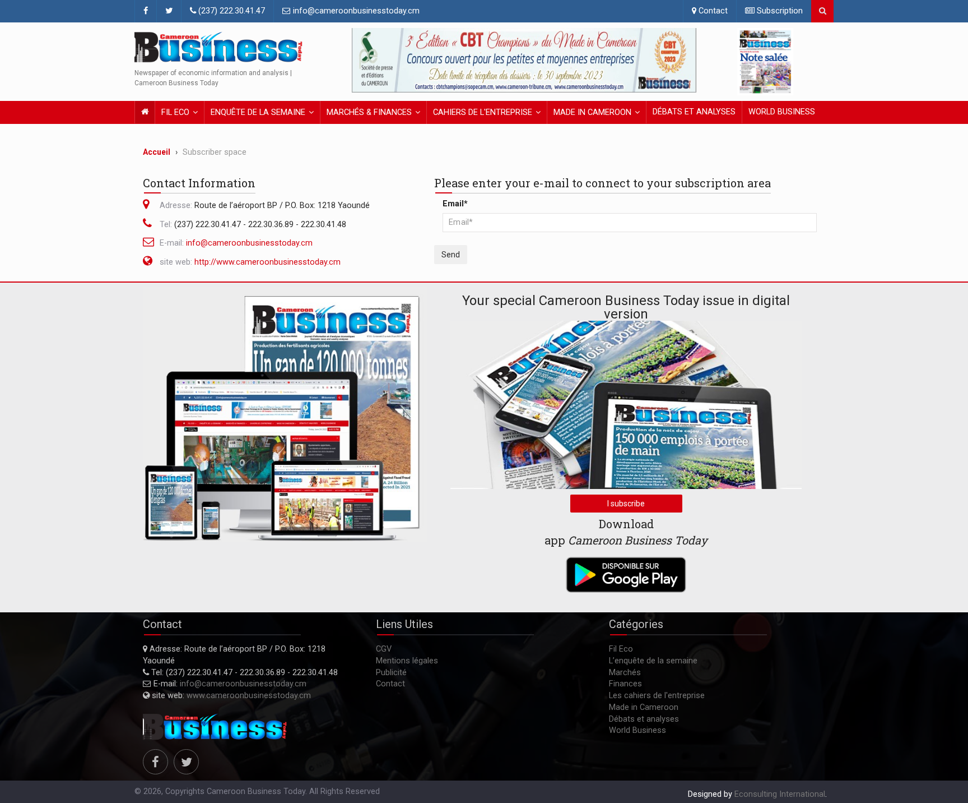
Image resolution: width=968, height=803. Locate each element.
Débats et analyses (694, 112)
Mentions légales (407, 661)
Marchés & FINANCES (369, 112)
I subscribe (626, 503)
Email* (455, 204)
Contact (712, 11)
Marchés (625, 672)
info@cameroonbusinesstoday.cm (355, 11)
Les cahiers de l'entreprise (657, 695)
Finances (625, 684)
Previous (363, 60)
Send (450, 254)
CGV (384, 649)
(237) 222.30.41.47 (230, 11)
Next (685, 60)
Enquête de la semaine (258, 112)
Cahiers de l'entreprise (482, 112)
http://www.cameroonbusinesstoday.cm (267, 262)
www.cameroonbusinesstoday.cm (249, 695)
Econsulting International (779, 794)
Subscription (779, 11)
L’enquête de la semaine (653, 661)
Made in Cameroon (592, 112)
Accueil (156, 151)
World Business (781, 112)
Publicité (391, 672)
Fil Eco (175, 112)
